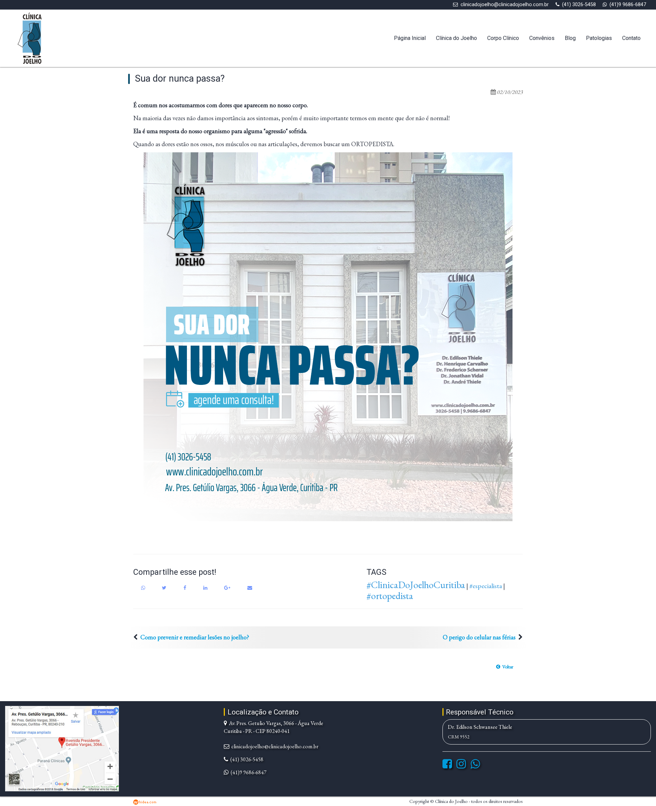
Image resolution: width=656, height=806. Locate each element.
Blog (570, 38)
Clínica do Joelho (456, 38)
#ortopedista (390, 595)
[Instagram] (461, 765)
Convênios (542, 38)
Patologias (599, 38)
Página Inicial (410, 38)
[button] (505, 666)
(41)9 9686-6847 (628, 5)
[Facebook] (447, 765)
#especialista (485, 585)
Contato (631, 38)
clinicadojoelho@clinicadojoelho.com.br (505, 5)
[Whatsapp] (475, 765)
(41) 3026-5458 (579, 5)
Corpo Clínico (503, 38)
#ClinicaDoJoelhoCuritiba (416, 585)
